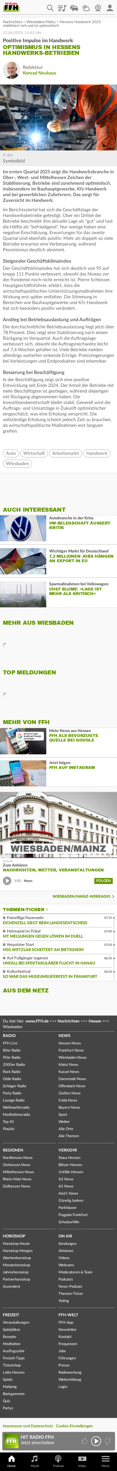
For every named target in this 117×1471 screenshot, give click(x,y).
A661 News (68, 1193)
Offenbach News (71, 1086)
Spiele (7, 1380)
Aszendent (11, 1287)
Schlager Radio (14, 1086)
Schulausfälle (68, 1222)
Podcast (58, 1466)
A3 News (66, 1179)
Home (11, 1466)
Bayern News (69, 1108)
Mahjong (10, 1387)
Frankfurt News (71, 1050)
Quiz (6, 1401)
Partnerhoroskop (16, 1279)
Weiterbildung (69, 1380)
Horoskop (14, 1236)
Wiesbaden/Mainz (41, 22)
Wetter (86, 6)
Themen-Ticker (23, 910)
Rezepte (9, 1337)
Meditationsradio (16, 1115)
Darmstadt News (72, 1079)
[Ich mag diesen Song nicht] (107, 1441)
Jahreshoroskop (15, 1272)
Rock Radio (11, 1072)
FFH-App (65, 1323)
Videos (64, 1258)
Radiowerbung (70, 1372)
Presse (64, 1365)
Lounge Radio (13, 1100)
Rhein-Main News (17, 1179)
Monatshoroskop (16, 1265)
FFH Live (10, 1043)
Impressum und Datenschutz (28, 1426)
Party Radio (12, 1093)
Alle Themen (68, 1136)
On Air (65, 1236)
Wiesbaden (17, 463)
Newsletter (67, 1330)
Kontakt (65, 1337)
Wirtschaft (34, 453)
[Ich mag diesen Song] (85, 1441)
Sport (62, 1115)
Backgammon (13, 1394)
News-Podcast (70, 1287)
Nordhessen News (18, 1158)
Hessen (95, 1021)
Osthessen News (16, 1165)
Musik (35, 1466)
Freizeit (11, 1315)
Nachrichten (12, 22)
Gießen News (69, 1093)
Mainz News (68, 1065)
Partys (8, 1408)
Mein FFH (110, 6)
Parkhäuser (67, 1208)
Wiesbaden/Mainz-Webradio (81, 897)
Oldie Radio (12, 1079)
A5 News (66, 1186)
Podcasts (65, 1279)
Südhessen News (16, 1186)
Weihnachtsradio (16, 1108)
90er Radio (11, 1058)
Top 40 (8, 1122)
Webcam (98, 6)
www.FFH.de (37, 1021)
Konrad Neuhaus (39, 73)
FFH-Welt (68, 1315)
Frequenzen (67, 1344)
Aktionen (65, 1251)
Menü (105, 1466)
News (64, 1036)
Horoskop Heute (16, 1244)
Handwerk (97, 453)
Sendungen (67, 1244)
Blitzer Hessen (70, 1165)
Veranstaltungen (16, 1323)
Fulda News (67, 1100)
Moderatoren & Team (75, 1272)
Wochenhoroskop (17, 1258)
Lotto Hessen (13, 1372)
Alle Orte (65, 1129)
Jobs (62, 1351)
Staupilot (74, 6)
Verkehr (67, 1150)
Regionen (13, 1150)
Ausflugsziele (13, 1351)
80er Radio (11, 1050)
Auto (11, 453)
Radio (9, 1036)
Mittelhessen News (18, 1172)
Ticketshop (12, 1365)
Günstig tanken (70, 1201)
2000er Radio (14, 1065)
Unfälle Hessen (70, 1172)
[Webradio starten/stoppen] (96, 1441)
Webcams (66, 1265)
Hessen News (69, 1043)
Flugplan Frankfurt (73, 1215)
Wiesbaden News (72, 1058)
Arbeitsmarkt (65, 453)
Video (82, 1466)
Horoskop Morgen (17, 1251)
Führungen (67, 1358)
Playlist (62, 6)
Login (62, 1387)
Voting (63, 1301)
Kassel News (68, 1072)
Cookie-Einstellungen (74, 1426)
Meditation (11, 1344)
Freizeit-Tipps (14, 1358)
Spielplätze (11, 1330)
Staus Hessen (69, 1158)
